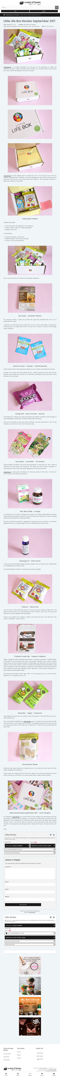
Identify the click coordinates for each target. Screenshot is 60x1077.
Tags (5, 26)
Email (7, 889)
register (43, 11)
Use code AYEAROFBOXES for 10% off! (14, 849)
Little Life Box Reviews (33, 26)
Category (20, 24)
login (15, 11)
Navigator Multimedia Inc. (51, 1070)
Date (5, 24)
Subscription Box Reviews (12, 15)
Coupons (42, 1074)
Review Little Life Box (10, 944)
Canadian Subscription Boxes (13, 26)
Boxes (18, 1074)
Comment (8, 866)
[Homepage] (4, 15)
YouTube (41, 1059)
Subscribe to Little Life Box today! (41, 845)
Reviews (30, 1074)
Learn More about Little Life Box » (13, 852)
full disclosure (32, 912)
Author (43, 26)
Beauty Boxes (7, 1059)
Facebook (40, 1053)
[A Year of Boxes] (12, 1069)
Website (7, 896)
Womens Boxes (7, 1053)
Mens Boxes (6, 1056)
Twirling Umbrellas (52, 1069)
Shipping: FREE (8, 842)
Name (7, 882)
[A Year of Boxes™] (30, 3)
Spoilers (54, 1074)
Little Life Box (24, 26)
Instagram (40, 1056)
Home (6, 1075)
